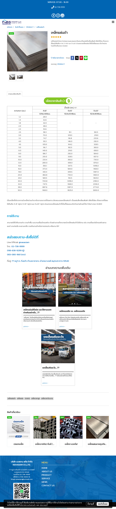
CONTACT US (48, 485)
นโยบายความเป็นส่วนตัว (28, 505)
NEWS (44, 482)
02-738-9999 (17, 246)
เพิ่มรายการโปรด (58, 58)
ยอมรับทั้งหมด (103, 504)
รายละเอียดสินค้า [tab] (14, 93)
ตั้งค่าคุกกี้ (91, 504)
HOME (44, 468)
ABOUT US (47, 471)
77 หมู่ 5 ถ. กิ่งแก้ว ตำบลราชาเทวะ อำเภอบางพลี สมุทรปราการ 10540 (40, 260)
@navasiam (24, 242)
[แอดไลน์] (21, 491)
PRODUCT (61, 64)
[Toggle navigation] (113, 22)
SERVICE (46, 478)
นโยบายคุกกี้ (44, 505)
